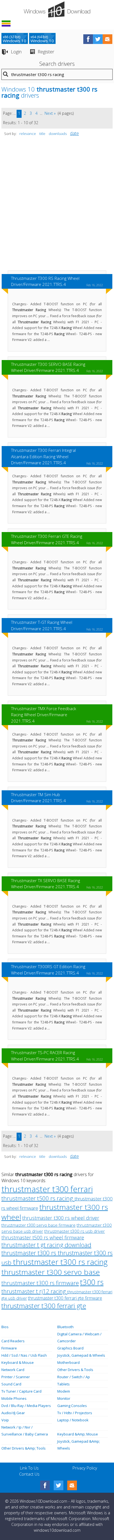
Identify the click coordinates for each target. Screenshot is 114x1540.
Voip (5, 1419)
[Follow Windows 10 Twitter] (98, 39)
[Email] (72, 1485)
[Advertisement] (57, 206)
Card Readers (13, 1340)
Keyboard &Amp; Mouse (77, 1434)
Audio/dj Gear (13, 1412)
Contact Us (29, 1474)
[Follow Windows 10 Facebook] (88, 39)
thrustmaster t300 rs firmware (40, 1283)
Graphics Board (70, 1348)
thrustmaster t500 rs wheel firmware (42, 1237)
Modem (63, 1391)
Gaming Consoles (72, 1405)
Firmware (9, 1348)
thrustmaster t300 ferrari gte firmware (65, 1298)
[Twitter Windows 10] (58, 1485)
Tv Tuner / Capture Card (21, 1391)
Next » (50, 113)
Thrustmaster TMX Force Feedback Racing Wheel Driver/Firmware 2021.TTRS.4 (43, 715)
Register (46, 51)
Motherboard (68, 1362)
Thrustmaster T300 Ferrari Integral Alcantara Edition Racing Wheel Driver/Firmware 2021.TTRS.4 (43, 456)
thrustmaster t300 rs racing (60, 1262)
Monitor (63, 1398)
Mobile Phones (14, 1398)
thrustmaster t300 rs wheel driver (60, 1218)
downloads (58, 133)
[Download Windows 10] (57, 9)
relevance (27, 133)
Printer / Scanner (15, 1376)
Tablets (63, 1384)
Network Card (12, 1369)
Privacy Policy (84, 1468)
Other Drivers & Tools (75, 1369)
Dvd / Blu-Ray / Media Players (26, 1405)
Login (16, 51)
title (42, 133)
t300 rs (91, 1282)
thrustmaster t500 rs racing (37, 1198)
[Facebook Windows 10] (45, 1485)
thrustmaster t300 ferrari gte (43, 1305)
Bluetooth (65, 1326)
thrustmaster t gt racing (33, 1245)
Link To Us (29, 1468)
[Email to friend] (107, 39)
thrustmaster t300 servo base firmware (38, 1225)
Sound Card (11, 1384)
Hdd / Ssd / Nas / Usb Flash (24, 1355)
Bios (5, 1326)
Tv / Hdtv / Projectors (74, 1412)
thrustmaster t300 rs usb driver (74, 1231)
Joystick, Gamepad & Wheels (81, 1355)
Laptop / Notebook (73, 1419)
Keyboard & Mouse (17, 1362)
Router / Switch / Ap (73, 1376)
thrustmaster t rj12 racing (34, 1291)
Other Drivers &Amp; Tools (23, 1448)
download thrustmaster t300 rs (46, 1249)
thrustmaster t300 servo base (50, 1272)
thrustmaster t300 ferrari (47, 1189)
